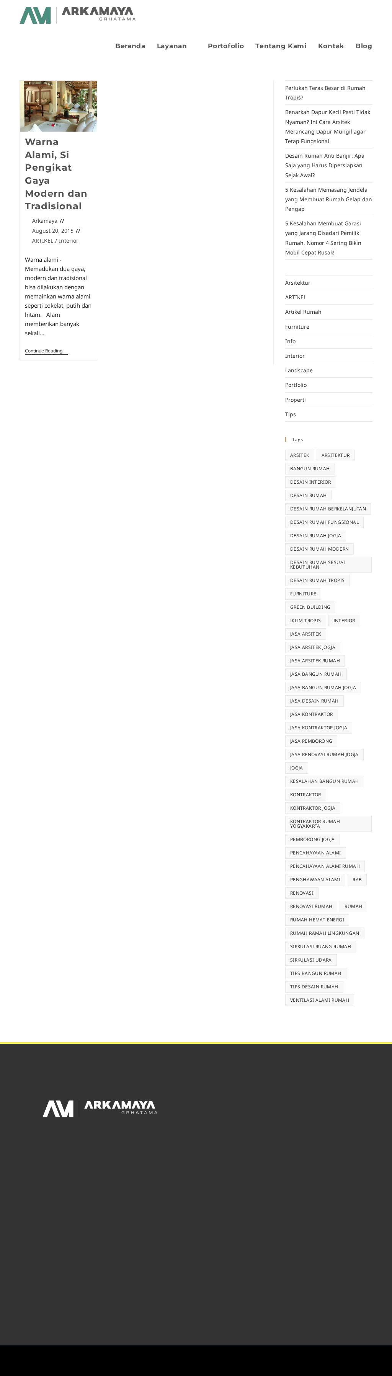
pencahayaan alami (315, 852)
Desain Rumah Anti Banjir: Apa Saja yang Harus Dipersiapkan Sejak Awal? (324, 165)
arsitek (299, 455)
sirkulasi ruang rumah (320, 946)
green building (310, 607)
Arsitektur (297, 282)
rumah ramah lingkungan (324, 933)
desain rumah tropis (317, 580)
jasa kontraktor (311, 714)
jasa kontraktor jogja (318, 727)
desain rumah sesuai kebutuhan (317, 564)
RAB (357, 879)
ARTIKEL (42, 240)
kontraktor (305, 794)
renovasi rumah (311, 906)
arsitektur (336, 455)
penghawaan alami (315, 879)
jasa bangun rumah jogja (323, 687)
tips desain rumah (314, 986)
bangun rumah (310, 468)
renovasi (302, 893)
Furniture (297, 326)
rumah (353, 906)
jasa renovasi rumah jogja (324, 754)
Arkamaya (44, 220)
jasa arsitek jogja (312, 647)
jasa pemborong (311, 741)
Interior (68, 240)
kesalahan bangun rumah (324, 781)
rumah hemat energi (317, 919)
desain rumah (308, 495)
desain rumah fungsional (324, 522)
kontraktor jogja (312, 808)
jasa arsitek (305, 634)
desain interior (310, 482)
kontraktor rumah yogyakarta (315, 823)
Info (290, 341)
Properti (295, 399)
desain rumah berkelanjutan (328, 508)
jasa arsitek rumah (315, 660)
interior (344, 620)
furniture (303, 593)
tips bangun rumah (315, 973)
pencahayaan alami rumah (325, 866)
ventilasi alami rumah (319, 1000)
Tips (290, 414)
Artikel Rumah (303, 311)
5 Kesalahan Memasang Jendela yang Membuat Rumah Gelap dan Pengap (328, 199)
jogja (296, 768)
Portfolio (296, 384)
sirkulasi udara (311, 960)
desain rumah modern (319, 549)
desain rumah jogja (315, 535)
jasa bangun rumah (316, 674)
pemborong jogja (312, 839)
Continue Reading (46, 351)
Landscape (299, 370)
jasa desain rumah (314, 701)
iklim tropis (305, 620)
